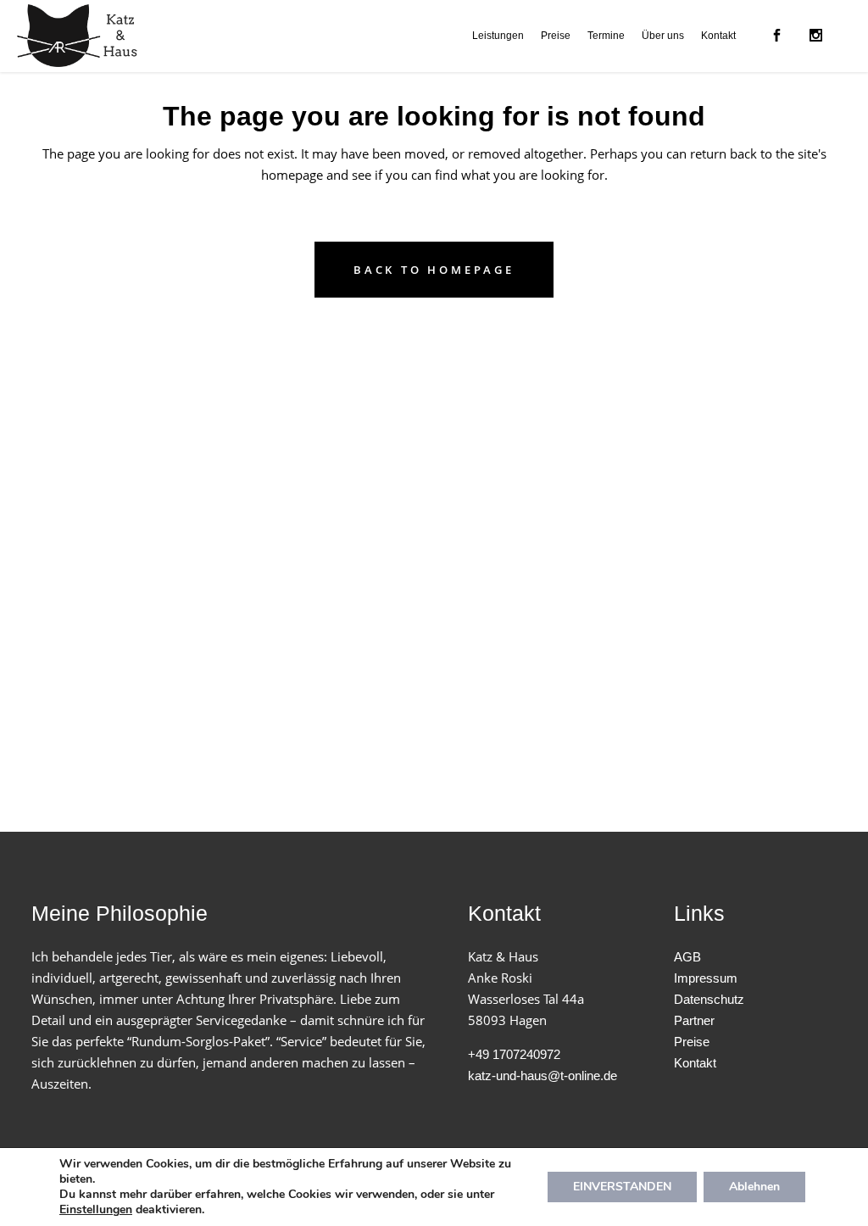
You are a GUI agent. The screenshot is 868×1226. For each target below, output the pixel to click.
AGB (687, 957)
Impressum (705, 978)
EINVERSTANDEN (622, 1187)
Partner (694, 1020)
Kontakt (695, 1063)
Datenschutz (709, 999)
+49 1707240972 (514, 1054)
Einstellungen (95, 1210)
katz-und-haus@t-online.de (542, 1075)
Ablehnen (754, 1187)
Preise (691, 1041)
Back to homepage (434, 269)
